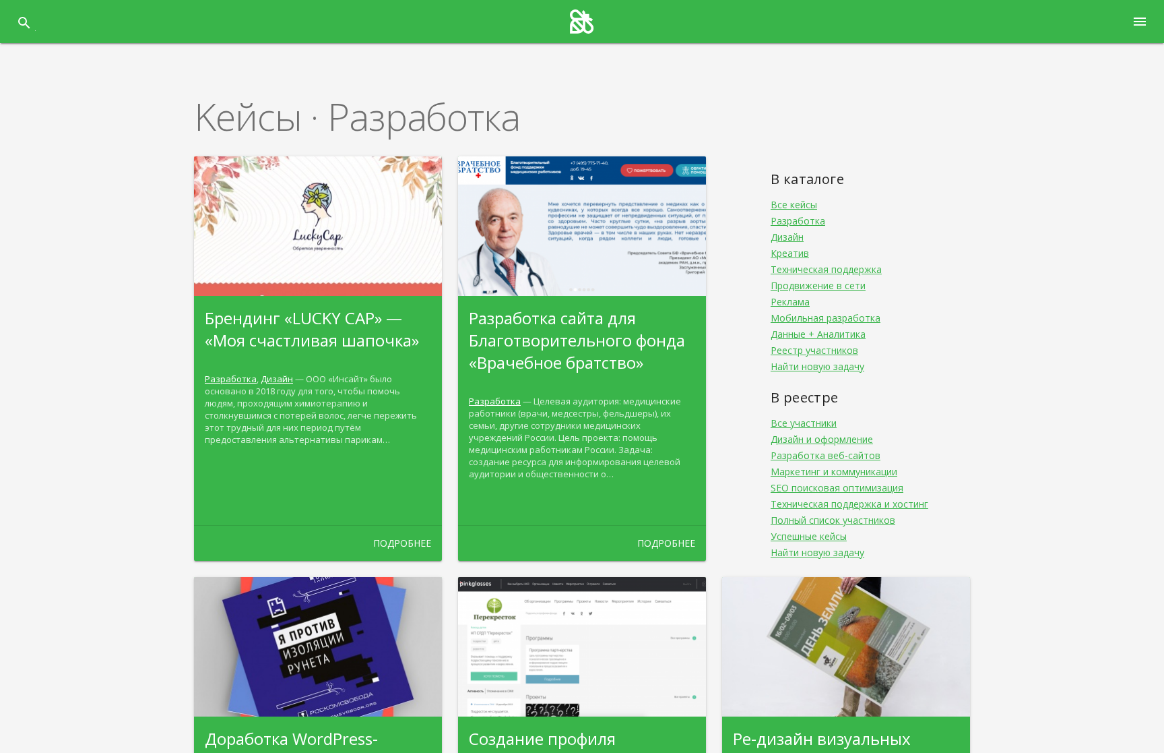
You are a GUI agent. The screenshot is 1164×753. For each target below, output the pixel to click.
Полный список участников (833, 520)
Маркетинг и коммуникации (834, 471)
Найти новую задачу (817, 366)
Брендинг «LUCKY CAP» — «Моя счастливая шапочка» (312, 329)
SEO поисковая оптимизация (837, 487)
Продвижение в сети (818, 285)
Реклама (790, 301)
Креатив (790, 253)
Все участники (804, 423)
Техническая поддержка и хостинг (849, 504)
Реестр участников (814, 350)
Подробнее (402, 543)
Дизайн (277, 379)
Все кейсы (794, 204)
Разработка (231, 379)
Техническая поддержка (826, 269)
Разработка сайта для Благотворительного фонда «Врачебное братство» (577, 340)
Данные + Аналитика (818, 334)
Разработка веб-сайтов (825, 455)
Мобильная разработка (825, 317)
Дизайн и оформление (822, 439)
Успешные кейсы (809, 536)
